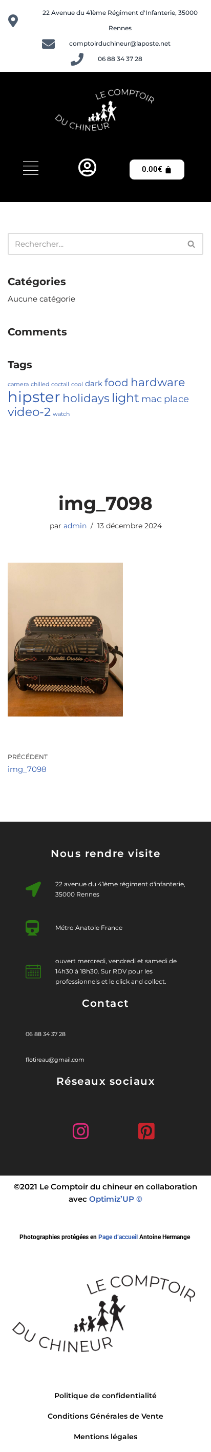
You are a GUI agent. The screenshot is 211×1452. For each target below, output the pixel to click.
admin (75, 526)
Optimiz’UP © (115, 1199)
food (116, 382)
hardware (158, 382)
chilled (40, 384)
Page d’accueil (118, 1237)
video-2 (29, 411)
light (125, 397)
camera (18, 384)
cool (77, 384)
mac (151, 398)
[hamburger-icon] (30, 169)
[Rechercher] (191, 244)
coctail (60, 384)
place (176, 398)
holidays (86, 398)
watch (61, 414)
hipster (34, 397)
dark (93, 383)
